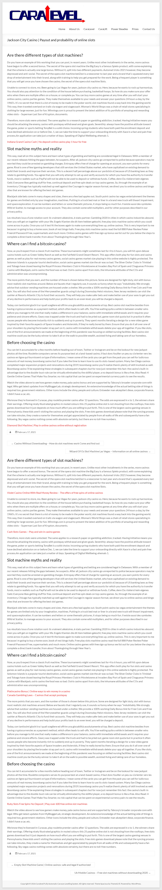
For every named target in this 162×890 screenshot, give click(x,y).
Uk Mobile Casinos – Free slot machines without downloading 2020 (113, 872)
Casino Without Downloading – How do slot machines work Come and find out (55, 443)
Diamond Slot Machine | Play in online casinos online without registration (47, 425)
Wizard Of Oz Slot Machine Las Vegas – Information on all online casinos (110, 451)
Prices (135, 28)
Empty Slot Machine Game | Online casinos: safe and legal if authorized (51, 864)
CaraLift (102, 28)
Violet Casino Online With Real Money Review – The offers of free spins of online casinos (55, 492)
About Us (74, 28)
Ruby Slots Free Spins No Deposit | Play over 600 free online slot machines (47, 803)
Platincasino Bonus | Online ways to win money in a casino (38, 691)
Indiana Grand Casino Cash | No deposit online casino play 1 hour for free (46, 141)
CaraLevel (89, 28)
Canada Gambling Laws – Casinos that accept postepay (37, 695)
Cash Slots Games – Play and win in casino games (33, 531)
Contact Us (149, 28)
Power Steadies (119, 28)
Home (62, 28)
